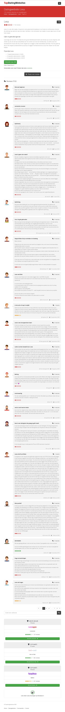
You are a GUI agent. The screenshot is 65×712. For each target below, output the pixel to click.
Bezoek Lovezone (31, 638)
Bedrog (17, 374)
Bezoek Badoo (31, 685)
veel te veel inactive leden (22, 407)
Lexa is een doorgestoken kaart (23, 322)
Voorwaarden (20, 708)
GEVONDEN (18, 541)
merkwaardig (18, 393)
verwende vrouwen (20, 106)
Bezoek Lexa (9, 62)
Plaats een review (33, 74)
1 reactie (57, 106)
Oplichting (17, 202)
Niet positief (18, 503)
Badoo (32, 677)
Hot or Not (33, 654)
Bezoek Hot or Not (31, 662)
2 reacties (56, 123)
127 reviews (37, 634)
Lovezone (29, 68)
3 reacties (56, 541)
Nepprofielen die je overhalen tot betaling (26, 238)
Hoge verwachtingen (20, 558)
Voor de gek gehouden (21, 219)
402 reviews (37, 658)
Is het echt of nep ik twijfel (22, 305)
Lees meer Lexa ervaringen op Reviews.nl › (32, 695)
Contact (27, 708)
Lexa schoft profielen (20, 454)
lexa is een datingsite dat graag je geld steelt (27, 423)
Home (5, 708)
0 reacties (56, 87)
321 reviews (37, 681)
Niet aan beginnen (20, 87)
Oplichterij (17, 123)
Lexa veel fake (18, 274)
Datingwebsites (12, 708)
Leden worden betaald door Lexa (24, 347)
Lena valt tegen (19, 582)
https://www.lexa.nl (9, 65)
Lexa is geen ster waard (21, 154)
